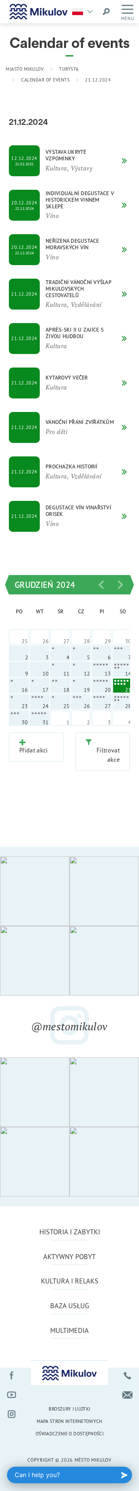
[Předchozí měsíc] (101, 584)
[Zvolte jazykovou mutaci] (84, 11)
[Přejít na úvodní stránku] (38, 11)
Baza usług (69, 1305)
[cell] (60, 653)
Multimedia (69, 1330)
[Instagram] (11, 1414)
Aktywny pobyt (69, 1256)
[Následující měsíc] (120, 584)
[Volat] (127, 1375)
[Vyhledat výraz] (106, 11)
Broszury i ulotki (69, 1409)
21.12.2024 (98, 80)
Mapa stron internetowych (69, 1421)
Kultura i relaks (69, 1281)
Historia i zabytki (69, 1231)
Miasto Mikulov (25, 69)
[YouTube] (11, 1394)
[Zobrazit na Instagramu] (35, 891)
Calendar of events (45, 80)
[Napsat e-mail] (127, 1394)
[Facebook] (11, 1375)
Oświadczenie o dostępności (69, 1434)
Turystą (69, 69)
